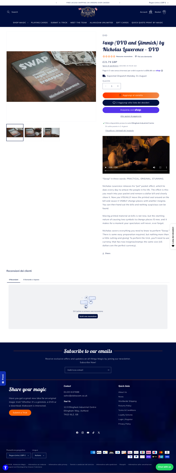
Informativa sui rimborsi (37, 464)
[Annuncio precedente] (56, 2)
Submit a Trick (20, 412)
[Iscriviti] (108, 370)
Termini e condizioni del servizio (82, 464)
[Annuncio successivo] (120, 2)
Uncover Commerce (35, 467)
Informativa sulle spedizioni (106, 464)
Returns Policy (124, 405)
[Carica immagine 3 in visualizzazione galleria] (51, 132)
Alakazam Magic (19, 464)
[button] (9, 12)
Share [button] (107, 253)
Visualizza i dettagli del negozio (119, 130)
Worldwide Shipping (127, 401)
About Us (122, 392)
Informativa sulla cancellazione (140, 464)
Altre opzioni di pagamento (130, 116)
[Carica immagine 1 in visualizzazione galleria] (14, 132)
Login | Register (125, 419)
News (120, 396)
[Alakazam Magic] (88, 12)
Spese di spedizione (110, 66)
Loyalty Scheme (125, 415)
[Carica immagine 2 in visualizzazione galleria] (33, 132)
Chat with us (164, 467)
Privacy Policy (124, 424)
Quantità (106, 81)
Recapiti (123, 464)
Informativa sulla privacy (58, 464)
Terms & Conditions (127, 410)
